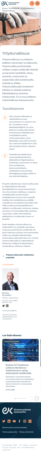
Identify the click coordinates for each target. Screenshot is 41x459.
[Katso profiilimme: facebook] (19, 421)
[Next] (37, 398)
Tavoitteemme (14, 8)
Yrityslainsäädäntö (27, 8)
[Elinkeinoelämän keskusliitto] (16, 410)
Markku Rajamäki (6, 294)
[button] (32, 3)
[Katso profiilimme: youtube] (14, 421)
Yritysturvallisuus (12, 341)
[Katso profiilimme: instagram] (24, 421)
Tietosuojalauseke (9, 432)
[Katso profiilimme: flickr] (30, 421)
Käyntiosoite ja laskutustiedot (14, 427)
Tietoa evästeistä (26, 432)
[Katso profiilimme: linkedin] (9, 421)
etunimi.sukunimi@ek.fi (11, 300)
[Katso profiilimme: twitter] (3, 421)
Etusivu (5, 8)
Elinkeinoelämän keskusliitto (10, 3)
